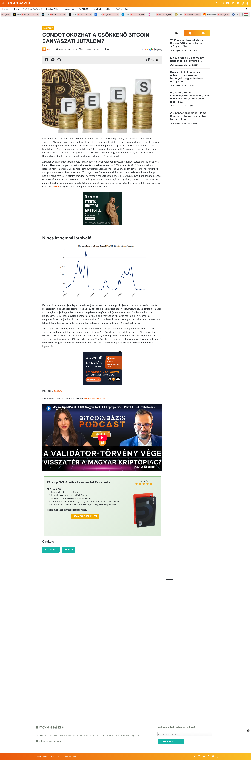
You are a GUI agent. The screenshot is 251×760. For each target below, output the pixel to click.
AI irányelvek (99, 735)
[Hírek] (152, 49)
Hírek (16, 9)
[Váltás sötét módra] (247, 3)
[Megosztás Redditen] (59, 60)
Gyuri (191, 85)
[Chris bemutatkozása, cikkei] (44, 49)
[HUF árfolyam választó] (246, 14)
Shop (109, 9)
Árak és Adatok (32, 9)
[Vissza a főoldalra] (16, 2)
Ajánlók (84, 9)
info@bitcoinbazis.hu (50, 740)
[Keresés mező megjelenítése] (246, 9)
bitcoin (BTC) (51, 549)
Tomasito (193, 123)
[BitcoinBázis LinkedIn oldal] (233, 3)
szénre (56, 186)
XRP (70, 14)
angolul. (58, 390)
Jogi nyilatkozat (56, 735)
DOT (150, 14)
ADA (97, 14)
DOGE (177, 14)
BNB (16, 14)
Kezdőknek (52, 9)
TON (123, 14)
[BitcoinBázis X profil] (217, 3)
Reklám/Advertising (125, 735)
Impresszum (41, 735)
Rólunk (110, 735)
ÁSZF (88, 735)
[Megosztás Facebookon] (46, 60)
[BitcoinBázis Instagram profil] (222, 3)
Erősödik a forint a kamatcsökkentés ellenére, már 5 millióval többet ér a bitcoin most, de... (190, 97)
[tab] (177, 33)
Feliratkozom (170, 741)
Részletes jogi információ (94, 398)
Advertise (122, 9)
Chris (49, 49)
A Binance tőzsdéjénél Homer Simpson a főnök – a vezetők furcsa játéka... (188, 116)
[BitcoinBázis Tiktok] (243, 3)
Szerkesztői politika (74, 735)
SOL (44, 14)
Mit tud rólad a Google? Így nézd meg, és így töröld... (187, 59)
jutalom (69, 549)
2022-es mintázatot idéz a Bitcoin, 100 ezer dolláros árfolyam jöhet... (186, 43)
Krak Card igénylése (85, 516)
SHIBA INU (206, 14)
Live (6, 9)
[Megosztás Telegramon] (53, 60)
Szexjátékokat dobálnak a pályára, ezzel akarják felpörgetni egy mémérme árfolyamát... (186, 76)
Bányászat (48, 28)
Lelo (191, 106)
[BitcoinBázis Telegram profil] (238, 3)
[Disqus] (125, 613)
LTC (233, 14)
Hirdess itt (169, 579)
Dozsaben (193, 50)
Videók (97, 9)
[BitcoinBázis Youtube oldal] (227, 3)
